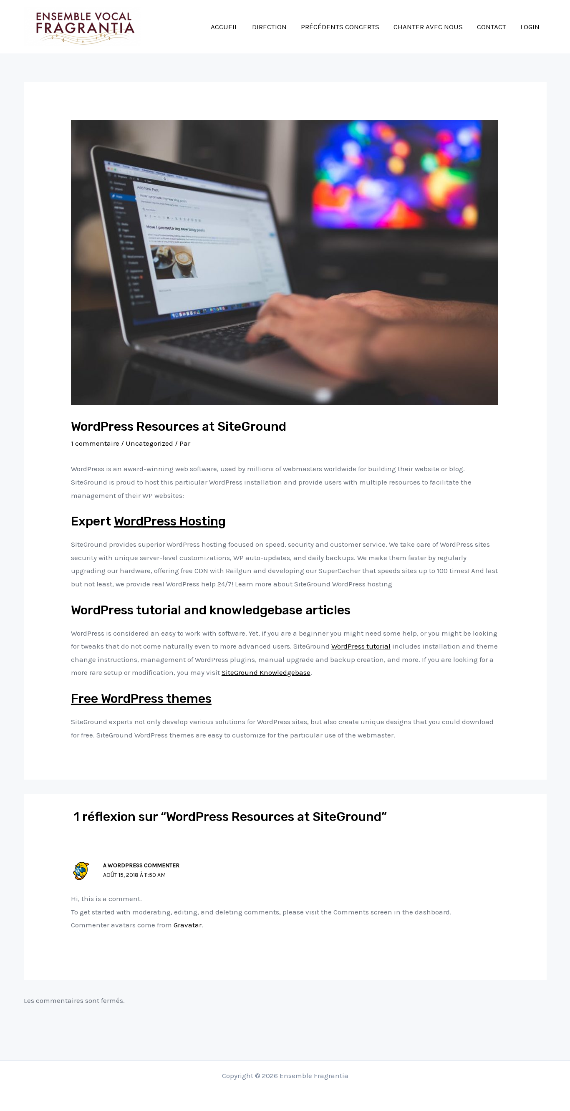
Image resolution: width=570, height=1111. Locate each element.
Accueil (224, 27)
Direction (269, 27)
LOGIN (530, 27)
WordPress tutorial (361, 646)
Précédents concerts (340, 27)
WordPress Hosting (170, 521)
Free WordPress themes (141, 698)
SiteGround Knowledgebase (266, 672)
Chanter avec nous (428, 27)
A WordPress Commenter (141, 865)
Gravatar (188, 925)
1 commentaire (95, 443)
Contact (491, 27)
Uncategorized (149, 443)
